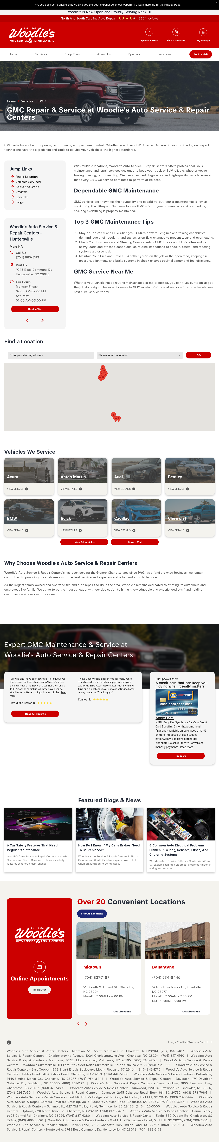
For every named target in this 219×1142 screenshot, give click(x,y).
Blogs (20, 202)
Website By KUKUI (200, 1042)
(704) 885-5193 (27, 257)
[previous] (27, 320)
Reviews (22, 192)
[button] (118, 419)
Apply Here (165, 718)
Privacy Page (172, 4)
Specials (22, 197)
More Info (16, 247)
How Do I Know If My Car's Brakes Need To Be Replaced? (109, 847)
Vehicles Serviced (28, 182)
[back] (78, 1023)
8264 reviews (148, 18)
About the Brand (27, 187)
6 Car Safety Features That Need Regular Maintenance (32, 847)
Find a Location (27, 177)
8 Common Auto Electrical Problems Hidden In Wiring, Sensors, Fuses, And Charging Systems (178, 850)
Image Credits (177, 1042)
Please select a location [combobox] (113, 355)
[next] (42, 320)
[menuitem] (13, 54)
